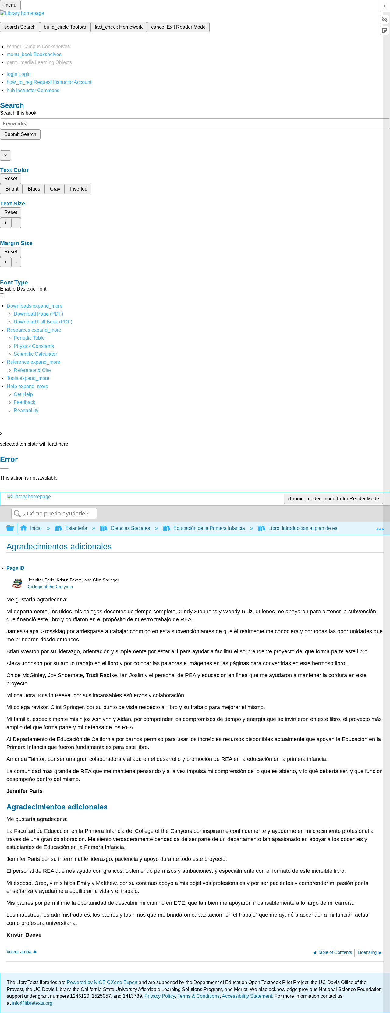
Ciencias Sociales (130, 528)
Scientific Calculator (35, 354)
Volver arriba (18, 951)
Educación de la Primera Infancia (209, 528)
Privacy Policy (159, 996)
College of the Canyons (50, 586)
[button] (24, 402)
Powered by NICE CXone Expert (103, 982)
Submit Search (20, 134)
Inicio (36, 528)
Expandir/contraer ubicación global (380, 526)
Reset (10, 178)
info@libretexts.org (31, 1003)
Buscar (17, 514)
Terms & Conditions (198, 996)
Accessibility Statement (247, 996)
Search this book (18, 113)
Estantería (76, 528)
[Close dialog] (4, 468)
